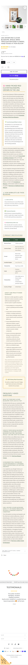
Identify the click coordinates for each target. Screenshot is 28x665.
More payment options (14, 79)
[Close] (10, 662)
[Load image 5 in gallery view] (21, 26)
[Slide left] (2, 26)
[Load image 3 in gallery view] (14, 26)
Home (3, 31)
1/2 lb (9, 63)
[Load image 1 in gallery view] (6, 26)
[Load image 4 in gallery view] (17, 26)
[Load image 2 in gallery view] (10, 26)
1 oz (3, 63)
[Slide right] (25, 26)
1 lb (14, 63)
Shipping (2, 53)
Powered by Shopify (14, 656)
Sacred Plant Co (5, 35)
